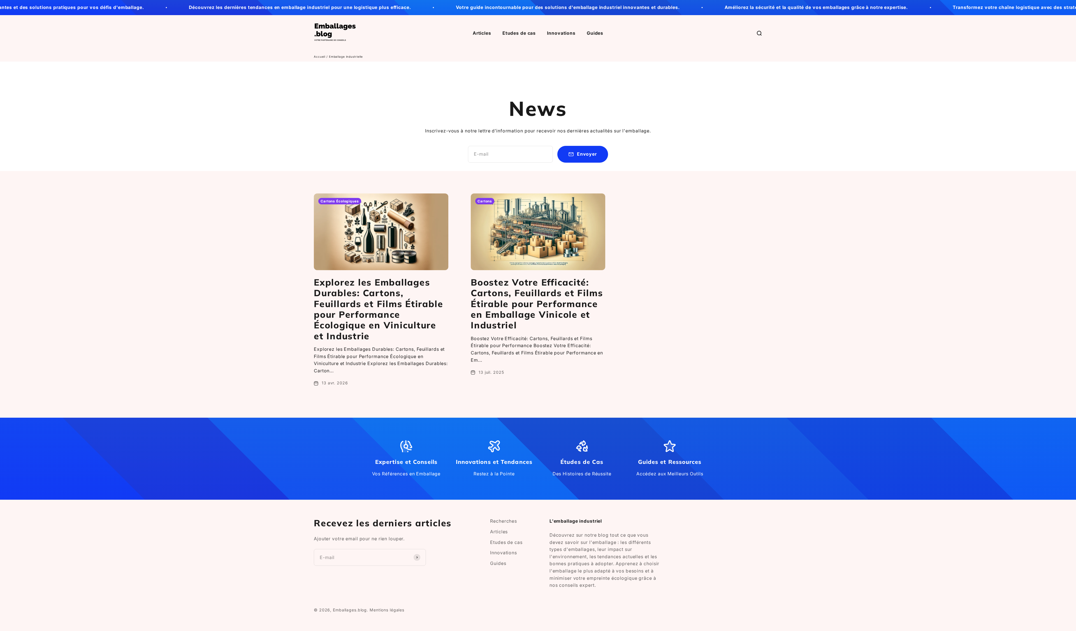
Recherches (503, 521)
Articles (482, 33)
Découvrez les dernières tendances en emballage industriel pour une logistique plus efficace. (252, 7)
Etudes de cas (519, 33)
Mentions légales (387, 609)
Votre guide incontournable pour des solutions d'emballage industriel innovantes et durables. (520, 7)
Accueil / (321, 56)
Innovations (561, 33)
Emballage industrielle (346, 56)
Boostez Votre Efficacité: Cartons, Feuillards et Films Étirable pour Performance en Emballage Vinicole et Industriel (537, 304)
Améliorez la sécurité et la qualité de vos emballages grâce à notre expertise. (768, 7)
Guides (595, 33)
